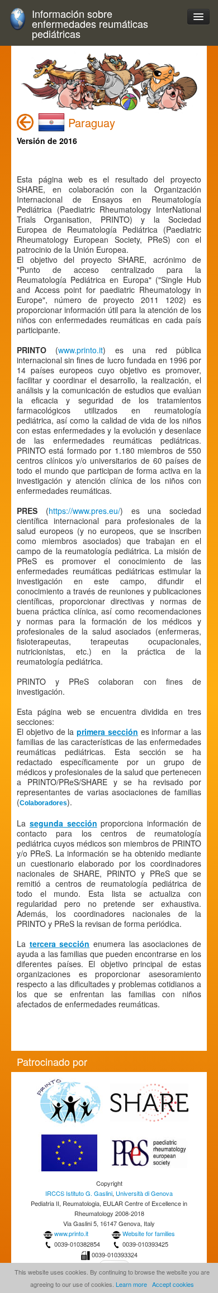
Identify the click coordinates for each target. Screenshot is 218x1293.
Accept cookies (173, 1284)
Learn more (131, 1284)
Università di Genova (144, 1193)
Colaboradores (43, 803)
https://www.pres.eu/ (84, 510)
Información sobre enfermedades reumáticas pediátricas (90, 24)
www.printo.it (80, 349)
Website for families (148, 1233)
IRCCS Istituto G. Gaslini (78, 1193)
